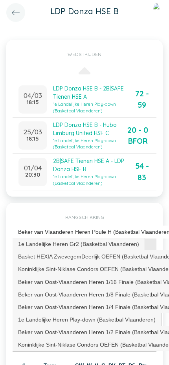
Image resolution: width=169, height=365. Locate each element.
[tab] (79, 244)
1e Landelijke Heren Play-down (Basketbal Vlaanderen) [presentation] (87, 319)
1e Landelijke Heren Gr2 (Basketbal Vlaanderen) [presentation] (78, 244)
